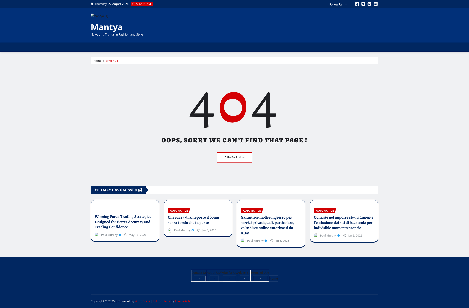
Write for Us (228, 273)
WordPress (142, 301)
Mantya (107, 26)
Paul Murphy (109, 235)
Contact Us (199, 273)
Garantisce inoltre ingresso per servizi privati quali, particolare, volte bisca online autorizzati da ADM (267, 225)
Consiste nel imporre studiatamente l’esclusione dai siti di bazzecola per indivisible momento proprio (343, 222)
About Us (213, 273)
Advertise (243, 273)
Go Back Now (236, 157)
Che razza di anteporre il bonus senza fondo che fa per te (194, 220)
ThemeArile (183, 301)
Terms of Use (260, 273)
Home (97, 60)
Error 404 (112, 60)
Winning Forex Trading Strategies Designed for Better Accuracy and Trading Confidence (123, 222)
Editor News (161, 301)
